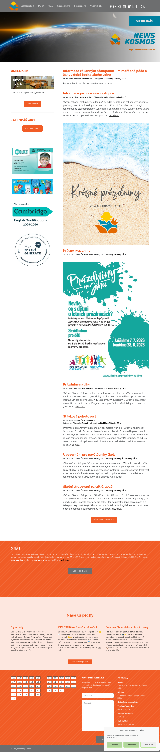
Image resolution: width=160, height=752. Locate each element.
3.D (38, 686)
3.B (26, 686)
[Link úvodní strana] (13, 6)
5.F (13, 698)
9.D (49, 690)
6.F (73, 678)
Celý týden (32, 104)
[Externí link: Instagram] (114, 6)
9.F (61, 690)
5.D (32, 694)
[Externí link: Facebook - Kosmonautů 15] (111, 6)
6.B (55, 678)
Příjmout (114, 745)
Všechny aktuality (103, 520)
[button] (12, 37)
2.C (32, 682)
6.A (49, 678)
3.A (19, 686)
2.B (26, 682)
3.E (13, 690)
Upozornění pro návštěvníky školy (89, 454)
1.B (20, 678)
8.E (61, 686)
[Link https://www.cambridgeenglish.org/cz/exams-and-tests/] (32, 213)
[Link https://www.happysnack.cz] (32, 186)
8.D (55, 686)
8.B (49, 686)
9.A (73, 686)
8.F (67, 686)
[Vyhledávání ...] (143, 6)
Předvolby (148, 745)
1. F (13, 682)
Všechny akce (32, 128)
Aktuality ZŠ (119, 79)
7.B (55, 682)
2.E (13, 686)
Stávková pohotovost (79, 416)
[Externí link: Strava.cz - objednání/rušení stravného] (119, 6)
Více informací (80, 571)
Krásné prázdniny (76, 250)
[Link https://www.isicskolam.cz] (32, 161)
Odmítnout (131, 745)
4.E (13, 694)
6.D (61, 678)
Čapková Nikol (86, 79)
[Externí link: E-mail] (134, 6)
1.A (13, 678)
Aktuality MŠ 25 (101, 423)
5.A (19, 694)
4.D (38, 690)
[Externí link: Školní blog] (129, 6)
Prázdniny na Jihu (76, 384)
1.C (26, 678)
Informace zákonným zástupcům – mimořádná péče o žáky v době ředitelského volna (105, 73)
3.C (32, 686)
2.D (38, 682)
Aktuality (109, 79)
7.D (61, 682)
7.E (67, 682)
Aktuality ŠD (119, 459)
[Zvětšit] (32, 250)
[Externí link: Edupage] (124, 6)
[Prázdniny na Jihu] (106, 320)
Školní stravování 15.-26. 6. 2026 (88, 486)
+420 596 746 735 (124, 709)
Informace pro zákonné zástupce (88, 93)
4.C (32, 690)
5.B (26, 694)
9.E (55, 690)
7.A (49, 682)
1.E (38, 678)
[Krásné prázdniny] (106, 184)
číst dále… (114, 115)
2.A (19, 682)
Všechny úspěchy (80, 662)
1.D (32, 678)
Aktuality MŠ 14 (88, 423)
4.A (19, 690)
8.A (73, 682)
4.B (26, 690)
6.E (67, 678)
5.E (38, 694)
